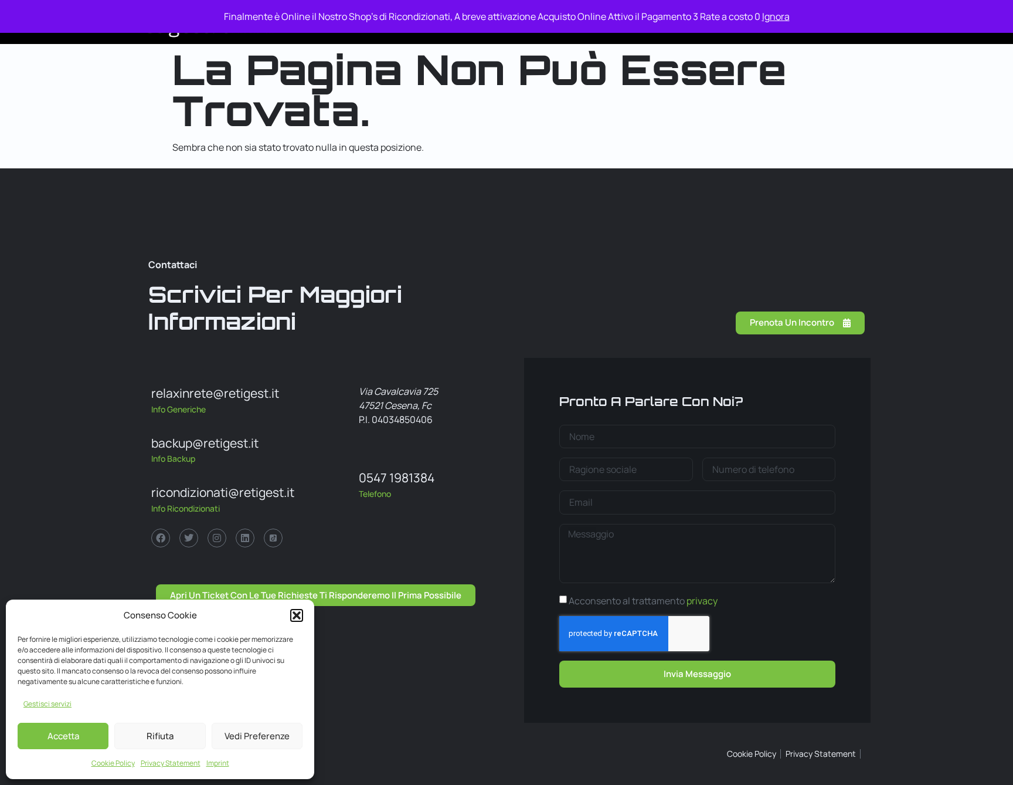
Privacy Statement (170, 763)
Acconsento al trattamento (643, 600)
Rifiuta (160, 736)
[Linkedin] (245, 538)
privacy (702, 600)
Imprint (217, 763)
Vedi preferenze (257, 736)
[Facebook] (160, 538)
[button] (296, 615)
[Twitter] (188, 538)
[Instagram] (217, 538)
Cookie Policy (113, 763)
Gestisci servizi (47, 704)
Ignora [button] (776, 16)
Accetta (63, 736)
